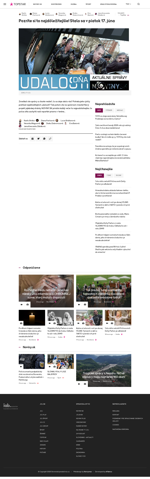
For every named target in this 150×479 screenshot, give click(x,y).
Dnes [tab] (99, 175)
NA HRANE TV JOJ (82, 430)
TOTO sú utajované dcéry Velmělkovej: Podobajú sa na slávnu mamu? (111, 117)
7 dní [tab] (109, 175)
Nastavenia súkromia (120, 429)
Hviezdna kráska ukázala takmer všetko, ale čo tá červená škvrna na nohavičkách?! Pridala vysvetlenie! (112, 193)
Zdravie (43, 445)
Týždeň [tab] (109, 110)
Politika (79, 449)
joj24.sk (79, 415)
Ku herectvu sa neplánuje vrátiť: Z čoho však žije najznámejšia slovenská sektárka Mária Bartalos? (112, 158)
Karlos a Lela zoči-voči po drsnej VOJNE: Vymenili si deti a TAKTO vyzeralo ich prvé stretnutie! (112, 205)
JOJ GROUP (44, 426)
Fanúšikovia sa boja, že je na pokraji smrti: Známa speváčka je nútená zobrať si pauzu (113, 147)
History (43, 449)
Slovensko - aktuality (84, 437)
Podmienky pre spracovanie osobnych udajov (127, 420)
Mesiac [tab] (120, 110)
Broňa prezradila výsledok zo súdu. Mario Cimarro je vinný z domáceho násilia (112, 215)
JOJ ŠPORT (44, 418)
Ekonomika (80, 452)
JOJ (41, 411)
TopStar (43, 437)
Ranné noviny (81, 426)
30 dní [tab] (118, 175)
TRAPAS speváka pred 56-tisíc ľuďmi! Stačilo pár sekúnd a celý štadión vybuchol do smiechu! (113, 249)
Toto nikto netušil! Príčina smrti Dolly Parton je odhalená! (110, 182)
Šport (88, 4)
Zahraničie (80, 441)
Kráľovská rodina (108, 4)
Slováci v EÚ (80, 456)
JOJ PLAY (43, 415)
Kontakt (115, 415)
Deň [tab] (99, 110)
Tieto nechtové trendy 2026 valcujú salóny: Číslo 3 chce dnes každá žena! (113, 126)
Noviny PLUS (80, 418)
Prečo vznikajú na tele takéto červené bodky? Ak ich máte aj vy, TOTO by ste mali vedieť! (113, 137)
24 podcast (80, 433)
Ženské (42, 433)
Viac (127, 4)
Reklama (115, 411)
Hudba (74, 4)
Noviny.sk (37, 4)
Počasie (43, 452)
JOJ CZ (42, 422)
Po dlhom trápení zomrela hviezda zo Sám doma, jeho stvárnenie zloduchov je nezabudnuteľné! (112, 237)
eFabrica (109, 472)
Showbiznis (56, 4)
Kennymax (88, 472)
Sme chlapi (44, 441)
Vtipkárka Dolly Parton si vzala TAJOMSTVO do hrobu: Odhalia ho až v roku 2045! (111, 226)
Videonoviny (81, 422)
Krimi (78, 445)
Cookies (115, 425)
